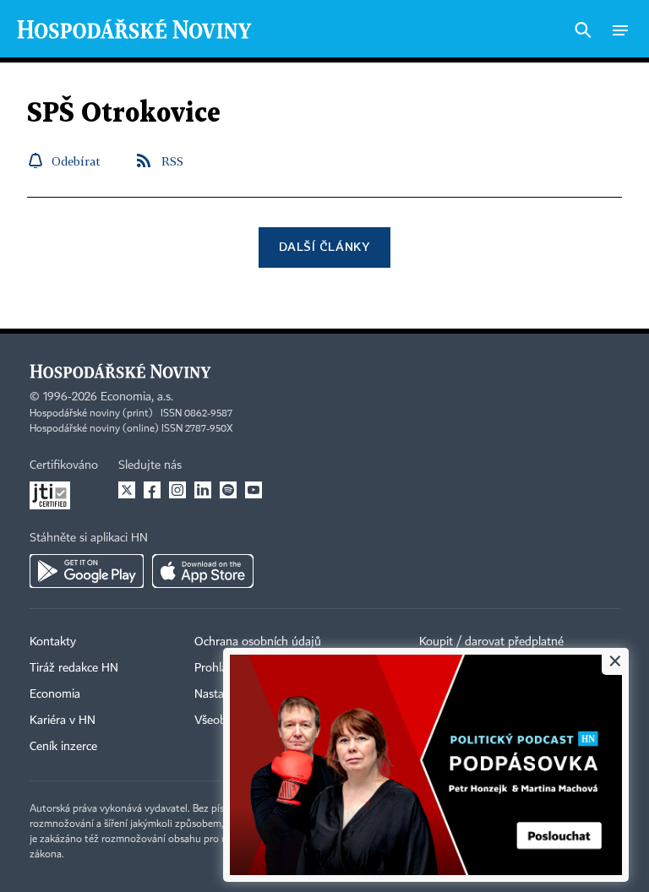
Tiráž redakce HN (74, 668)
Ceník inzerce (63, 747)
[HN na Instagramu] (177, 489)
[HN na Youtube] (253, 489)
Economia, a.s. (137, 397)
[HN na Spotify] (228, 489)
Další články (324, 246)
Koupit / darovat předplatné (491, 642)
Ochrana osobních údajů (257, 642)
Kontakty (53, 642)
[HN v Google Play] (87, 571)
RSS (172, 161)
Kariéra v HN (62, 720)
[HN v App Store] (203, 571)
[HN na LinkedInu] (202, 489)
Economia (55, 694)
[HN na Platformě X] (126, 489)
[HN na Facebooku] (152, 489)
